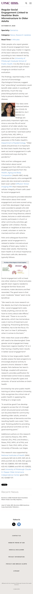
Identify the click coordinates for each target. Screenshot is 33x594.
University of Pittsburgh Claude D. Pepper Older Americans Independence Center (16, 472)
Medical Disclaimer (16, 549)
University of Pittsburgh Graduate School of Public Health (13, 61)
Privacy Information (16, 557)
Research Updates (23, 35)
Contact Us (16, 535)
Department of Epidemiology (13, 143)
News (12, 35)
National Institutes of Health (13, 455)
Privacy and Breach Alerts (16, 564)
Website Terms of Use (16, 542)
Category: (5, 35)
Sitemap (16, 571)
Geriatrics (14, 30)
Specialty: (5, 30)
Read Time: (6, 40)
